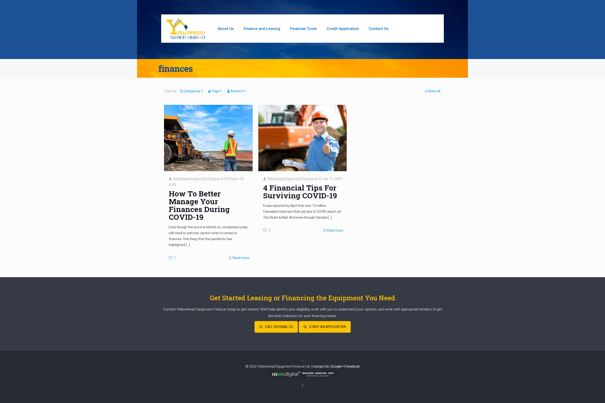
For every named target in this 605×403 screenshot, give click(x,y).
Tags (215, 91)
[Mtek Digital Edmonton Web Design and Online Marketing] (302, 377)
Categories (192, 91)
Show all (434, 91)
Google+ (337, 366)
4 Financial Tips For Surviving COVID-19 (300, 191)
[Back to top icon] (302, 360)
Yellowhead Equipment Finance (196, 179)
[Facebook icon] (302, 386)
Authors (237, 91)
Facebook (352, 366)
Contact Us (320, 366)
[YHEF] (186, 28)
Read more (241, 258)
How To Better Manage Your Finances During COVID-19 (199, 205)
